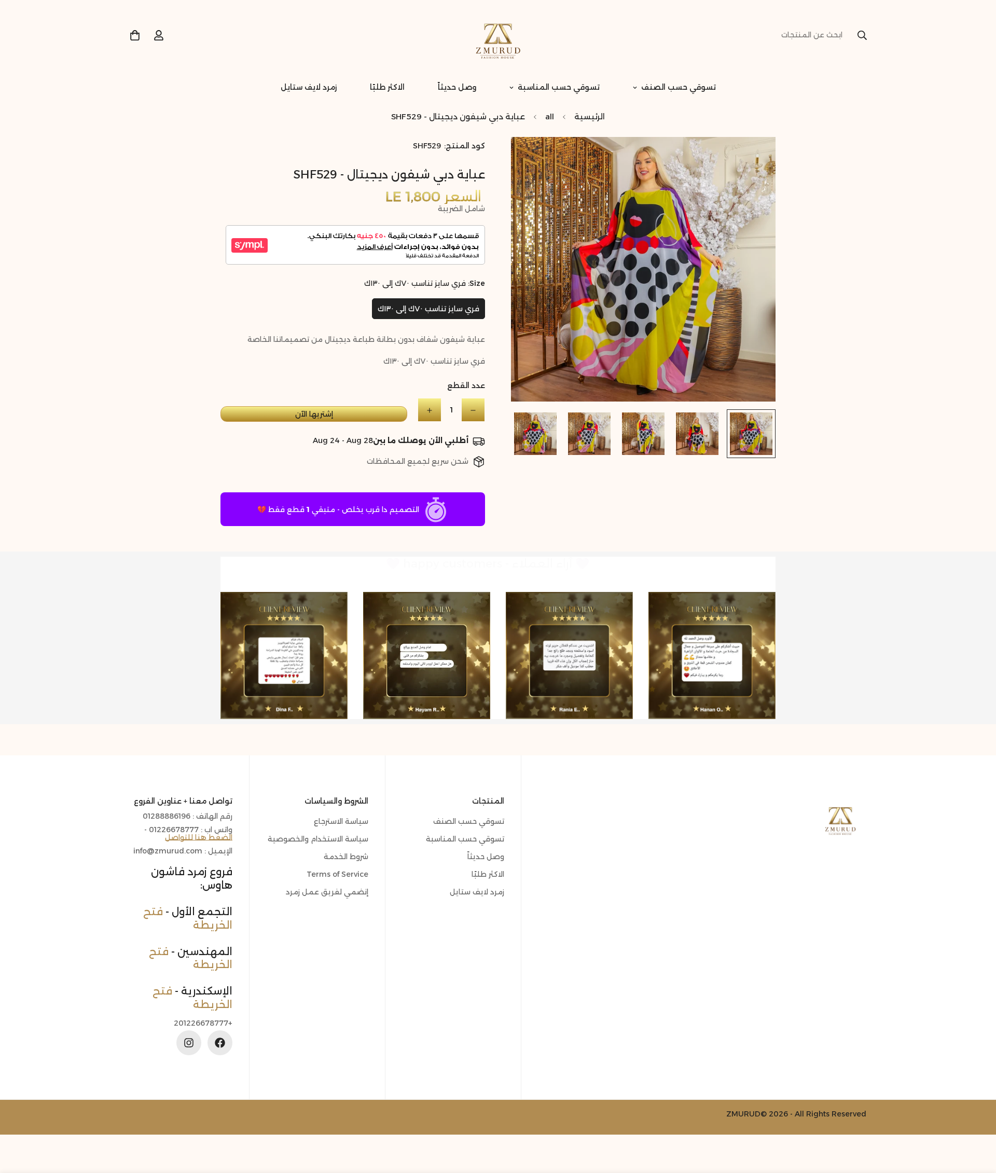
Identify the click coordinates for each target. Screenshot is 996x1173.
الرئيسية (589, 116)
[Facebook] (220, 1042)
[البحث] (862, 35)
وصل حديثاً (457, 87)
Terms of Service (337, 874)
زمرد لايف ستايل (309, 87)
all (549, 116)
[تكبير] (533, 159)
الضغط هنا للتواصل (198, 837)
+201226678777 (203, 1023)
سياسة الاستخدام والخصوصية (318, 839)
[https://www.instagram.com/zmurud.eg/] (188, 1042)
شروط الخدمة (346, 856)
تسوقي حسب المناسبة (559, 87)
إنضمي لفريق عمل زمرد (327, 891)
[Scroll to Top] (20, 1116)
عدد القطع (466, 386)
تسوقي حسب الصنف (678, 87)
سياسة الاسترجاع (341, 821)
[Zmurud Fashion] (498, 35)
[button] (135, 35)
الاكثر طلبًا (387, 87)
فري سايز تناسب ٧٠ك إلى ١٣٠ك (428, 308)
